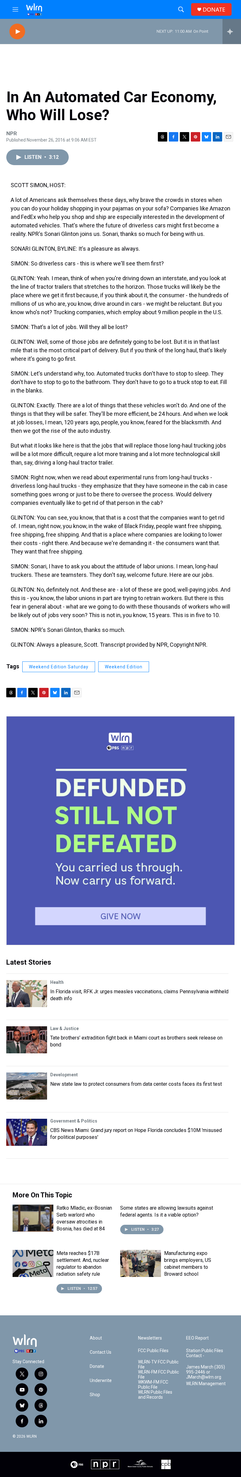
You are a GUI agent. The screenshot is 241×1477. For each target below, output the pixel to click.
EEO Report (197, 1338)
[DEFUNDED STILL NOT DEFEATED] (120, 830)
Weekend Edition (123, 666)
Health (57, 982)
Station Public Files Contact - (204, 1353)
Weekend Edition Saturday (58, 666)
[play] (17, 31)
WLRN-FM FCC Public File (158, 1374)
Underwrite (101, 1380)
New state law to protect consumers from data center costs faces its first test (136, 1084)
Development (64, 1074)
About (96, 1338)
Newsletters (150, 1338)
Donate (97, 1366)
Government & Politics (73, 1120)
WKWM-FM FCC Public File (153, 1385)
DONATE (214, 9)
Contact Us (100, 1352)
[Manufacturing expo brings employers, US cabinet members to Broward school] (140, 1263)
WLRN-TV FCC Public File (158, 1364)
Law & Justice (64, 1028)
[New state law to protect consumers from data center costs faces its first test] (26, 1086)
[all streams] (231, 31)
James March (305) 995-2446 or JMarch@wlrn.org (205, 1372)
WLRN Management (206, 1383)
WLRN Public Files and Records (155, 1395)
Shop (95, 1394)
